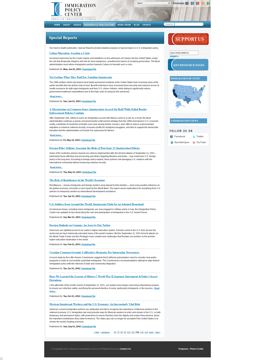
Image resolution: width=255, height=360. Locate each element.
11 (133, 332)
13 (142, 332)
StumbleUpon (181, 142)
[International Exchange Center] (208, 3)
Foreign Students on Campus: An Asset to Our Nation (79, 225)
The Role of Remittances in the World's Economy (77, 180)
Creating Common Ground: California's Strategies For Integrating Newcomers (94, 252)
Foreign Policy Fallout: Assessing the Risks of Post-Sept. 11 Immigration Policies (94, 148)
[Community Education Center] (203, 3)
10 (129, 332)
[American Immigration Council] (187, 3)
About (67, 24)
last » (157, 332)
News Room (124, 24)
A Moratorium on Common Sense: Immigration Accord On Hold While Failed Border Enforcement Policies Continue (98, 111)
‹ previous (105, 332)
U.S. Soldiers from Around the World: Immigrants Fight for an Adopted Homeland (96, 204)
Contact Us (125, 349)
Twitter (200, 136)
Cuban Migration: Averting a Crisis (69, 53)
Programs (183, 349)
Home (57, 24)
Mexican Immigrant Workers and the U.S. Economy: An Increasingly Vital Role (94, 304)
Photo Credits (196, 349)
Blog (137, 24)
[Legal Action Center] (197, 3)
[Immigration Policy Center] (192, 3)
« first (96, 332)
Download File (89, 69)
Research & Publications (99, 24)
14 (146, 332)
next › (151, 332)
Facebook (179, 136)
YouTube (201, 142)
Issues (77, 24)
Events (146, 24)
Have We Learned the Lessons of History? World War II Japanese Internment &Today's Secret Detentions (103, 278)
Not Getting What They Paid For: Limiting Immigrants (80, 77)
